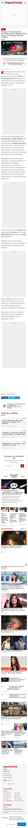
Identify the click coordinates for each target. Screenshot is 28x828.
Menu (2, 2)
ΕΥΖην (3, 29)
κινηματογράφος (11, 394)
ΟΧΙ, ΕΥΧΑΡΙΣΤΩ (11, 824)
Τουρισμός (19, 798)
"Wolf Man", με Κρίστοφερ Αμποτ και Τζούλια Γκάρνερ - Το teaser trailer (14, 433)
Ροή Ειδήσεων (20, 800)
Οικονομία (8, 793)
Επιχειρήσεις (9, 797)
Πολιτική (8, 795)
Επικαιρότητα (9, 800)
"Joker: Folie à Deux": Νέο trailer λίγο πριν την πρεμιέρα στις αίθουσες (12, 422)
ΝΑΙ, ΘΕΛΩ (22, 824)
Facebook (4, 784)
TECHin (18, 793)
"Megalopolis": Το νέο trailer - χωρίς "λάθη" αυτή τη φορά (13, 444)
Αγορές (7, 798)
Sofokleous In (13, 2)
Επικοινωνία (8, 775)
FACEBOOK (5, 397)
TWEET (12, 397)
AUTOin (19, 797)
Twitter (7, 784)
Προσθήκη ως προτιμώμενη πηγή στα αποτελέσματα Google (15, 63)
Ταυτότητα (8, 773)
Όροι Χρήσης (8, 777)
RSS (13, 784)
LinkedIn (11, 784)
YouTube (9, 784)
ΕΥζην (18, 795)
